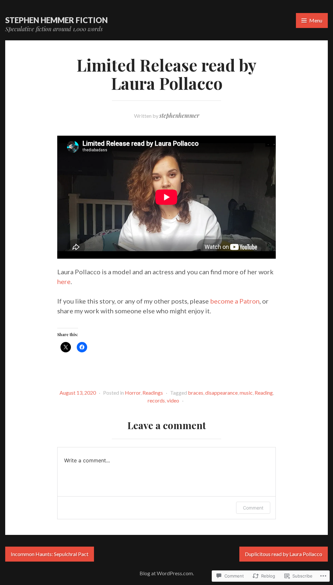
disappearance (221, 392)
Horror (132, 392)
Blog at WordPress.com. (167, 573)
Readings (152, 392)
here (64, 281)
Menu (315, 20)
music (246, 392)
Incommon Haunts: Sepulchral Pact (49, 554)
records (156, 400)
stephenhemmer (179, 115)
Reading (264, 392)
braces (195, 392)
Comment (253, 507)
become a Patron (235, 301)
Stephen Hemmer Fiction (56, 20)
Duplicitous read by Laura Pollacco (283, 554)
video (173, 400)
